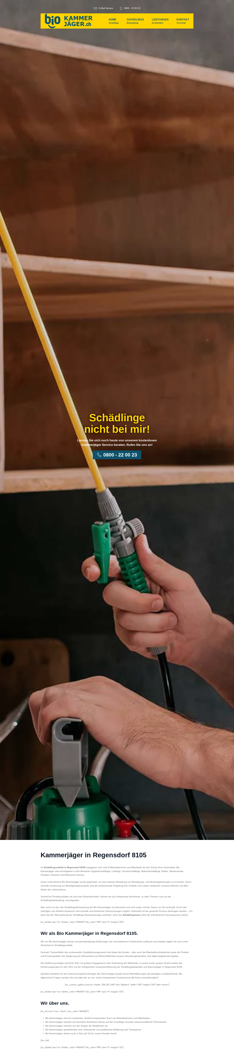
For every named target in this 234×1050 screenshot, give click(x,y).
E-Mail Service (106, 8)
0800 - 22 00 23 (132, 8)
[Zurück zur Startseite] (69, 21)
